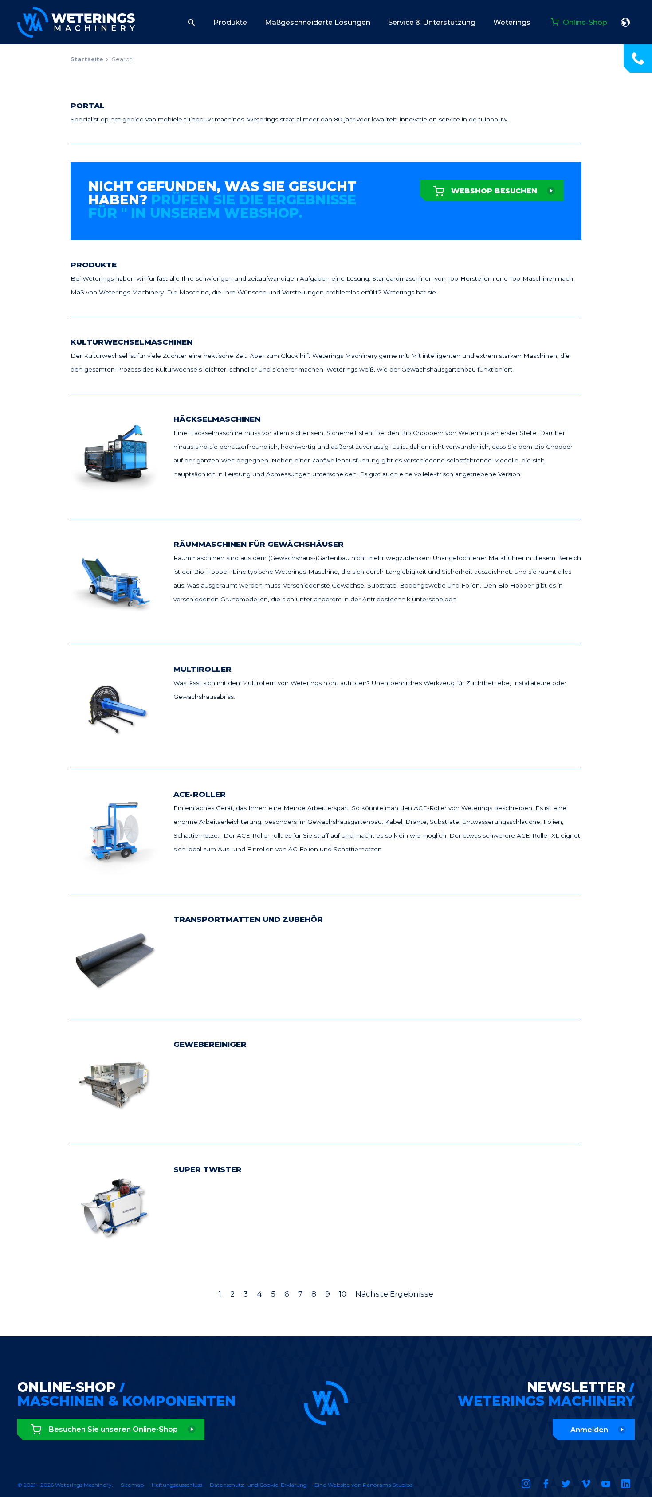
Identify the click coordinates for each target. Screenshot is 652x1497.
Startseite (87, 59)
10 (342, 1293)
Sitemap (132, 1484)
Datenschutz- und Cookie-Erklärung (258, 1484)
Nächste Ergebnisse (394, 1293)
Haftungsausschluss (177, 1484)
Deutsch (625, 22)
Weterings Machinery (76, 22)
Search (122, 59)
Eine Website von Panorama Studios (363, 1484)
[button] (191, 22)
